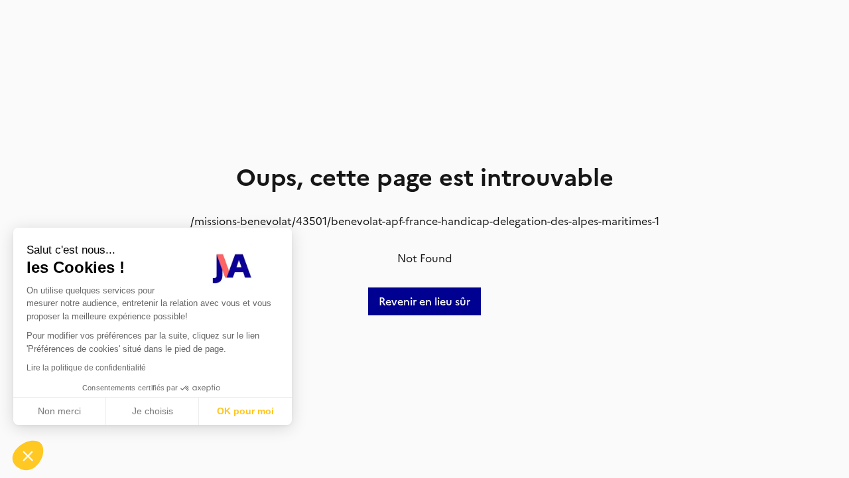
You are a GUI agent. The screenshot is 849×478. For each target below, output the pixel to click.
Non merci (59, 411)
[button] (28, 455)
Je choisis (152, 411)
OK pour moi (245, 411)
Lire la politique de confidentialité (86, 367)
